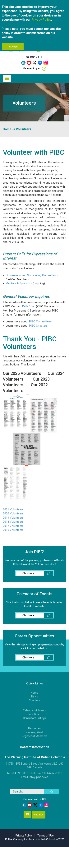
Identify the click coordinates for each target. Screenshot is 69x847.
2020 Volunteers (13, 513)
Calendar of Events (34, 710)
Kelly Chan (28, 306)
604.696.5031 (20, 773)
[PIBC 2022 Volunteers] (16, 482)
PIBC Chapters (38, 325)
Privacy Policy (41, 19)
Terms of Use (45, 835)
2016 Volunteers (13, 530)
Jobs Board (34, 714)
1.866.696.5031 (51, 773)
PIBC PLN (39, 814)
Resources (34, 728)
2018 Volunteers (13, 521)
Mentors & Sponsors (19, 283)
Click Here (28, 573)
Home (7, 129)
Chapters (34, 700)
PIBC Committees (40, 321)
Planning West (34, 732)
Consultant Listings (34, 718)
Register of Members (34, 736)
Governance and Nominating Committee (31, 275)
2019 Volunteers (13, 517)
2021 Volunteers (13, 509)
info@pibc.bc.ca (38, 777)
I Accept (13, 46)
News (34, 696)
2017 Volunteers (13, 526)
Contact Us (32, 56)
